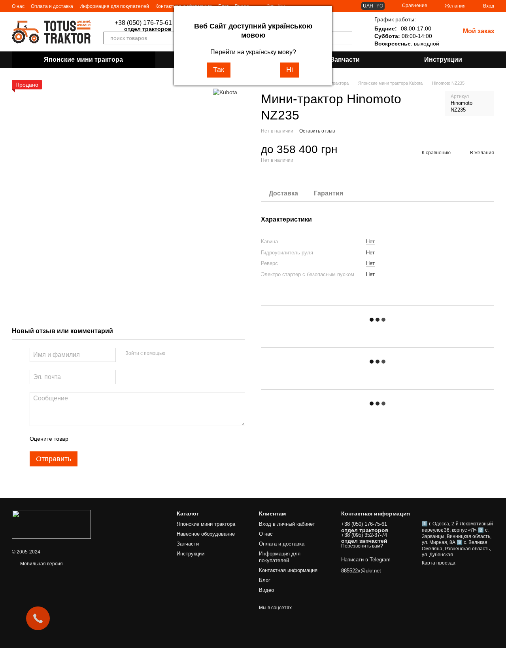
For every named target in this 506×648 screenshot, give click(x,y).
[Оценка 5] (132, 438)
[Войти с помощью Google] (186, 353)
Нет (370, 241)
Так (218, 70)
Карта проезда (438, 563)
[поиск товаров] (346, 38)
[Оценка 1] (81, 438)
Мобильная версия (41, 564)
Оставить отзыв (317, 131)
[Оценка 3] (106, 438)
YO (379, 6)
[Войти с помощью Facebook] (174, 353)
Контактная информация (288, 570)
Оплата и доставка (52, 6)
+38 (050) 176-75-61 (143, 23)
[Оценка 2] (94, 438)
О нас (18, 6)
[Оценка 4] (119, 438)
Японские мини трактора (83, 59)
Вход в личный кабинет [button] (287, 524)
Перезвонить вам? (362, 546)
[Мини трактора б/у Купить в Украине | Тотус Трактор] (51, 524)
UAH (368, 6)
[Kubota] (225, 91)
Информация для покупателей (114, 6)
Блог (264, 580)
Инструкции (443, 59)
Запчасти (345, 59)
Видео (266, 590)
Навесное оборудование (206, 534)
